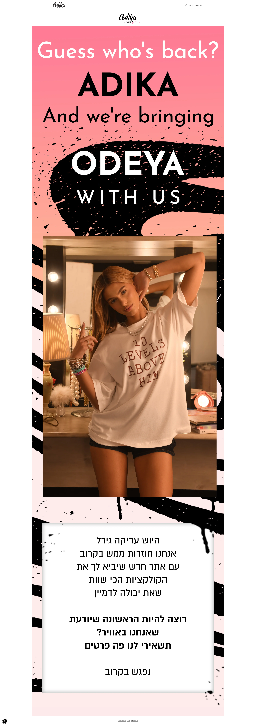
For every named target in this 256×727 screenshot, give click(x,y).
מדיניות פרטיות (122, 721)
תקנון (128, 721)
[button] (194, 5)
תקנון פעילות (134, 721)
